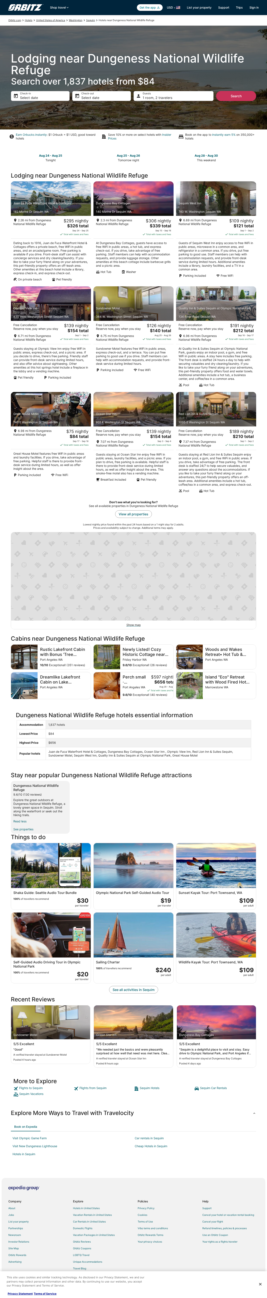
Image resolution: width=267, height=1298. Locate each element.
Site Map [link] (13, 1248)
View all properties (133, 514)
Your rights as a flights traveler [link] (219, 1241)
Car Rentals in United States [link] (89, 1221)
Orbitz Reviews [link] (82, 1241)
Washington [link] (75, 20)
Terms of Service (45, 1293)
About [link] (11, 1208)
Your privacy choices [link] (150, 1241)
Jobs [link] (11, 1214)
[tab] (25, 1126)
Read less (19, 821)
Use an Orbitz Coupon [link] (215, 1235)
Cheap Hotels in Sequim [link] (151, 1146)
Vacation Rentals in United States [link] (92, 1214)
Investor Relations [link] (18, 1241)
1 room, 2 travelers (157, 98)
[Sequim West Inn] (216, 232)
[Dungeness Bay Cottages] (133, 232)
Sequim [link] (90, 20)
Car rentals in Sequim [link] (149, 1138)
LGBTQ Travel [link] (81, 1255)
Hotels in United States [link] (86, 1208)
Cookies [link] (142, 1214)
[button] (133, 1113)
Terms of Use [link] (145, 1221)
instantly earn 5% (224, 134)
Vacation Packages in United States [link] (94, 1235)
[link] (43, 1088)
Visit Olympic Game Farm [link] (30, 1138)
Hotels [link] (28, 20)
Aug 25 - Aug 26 (128, 155)
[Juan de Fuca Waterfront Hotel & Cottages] (51, 232)
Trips (239, 7)
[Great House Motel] (51, 443)
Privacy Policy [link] (146, 1208)
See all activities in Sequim (134, 990)
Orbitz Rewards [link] (17, 1255)
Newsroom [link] (14, 1235)
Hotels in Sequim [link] (24, 1154)
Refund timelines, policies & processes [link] (224, 1228)
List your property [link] (18, 1221)
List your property (199, 7)
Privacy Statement (20, 1293)
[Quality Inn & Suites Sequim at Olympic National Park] (216, 338)
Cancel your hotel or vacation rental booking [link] (228, 1214)
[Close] (260, 1284)
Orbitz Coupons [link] (82, 1248)
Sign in (254, 7)
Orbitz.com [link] (14, 20)
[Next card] (253, 157)
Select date (29, 98)
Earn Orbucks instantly (31, 134)
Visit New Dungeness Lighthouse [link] (35, 1146)
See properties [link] (23, 829)
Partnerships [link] (15, 1228)
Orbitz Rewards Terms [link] (150, 1235)
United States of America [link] (50, 20)
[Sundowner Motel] (133, 338)
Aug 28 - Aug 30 (206, 155)
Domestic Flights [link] (82, 1228)
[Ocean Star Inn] (133, 443)
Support (223, 7)
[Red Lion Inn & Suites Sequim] (216, 443)
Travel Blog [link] (79, 1268)
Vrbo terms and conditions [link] (153, 1228)
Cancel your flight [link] (212, 1221)
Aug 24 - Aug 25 (50, 155)
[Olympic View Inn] (51, 338)
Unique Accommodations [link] (87, 1261)
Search (236, 96)
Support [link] (207, 1208)
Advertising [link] (14, 1261)
